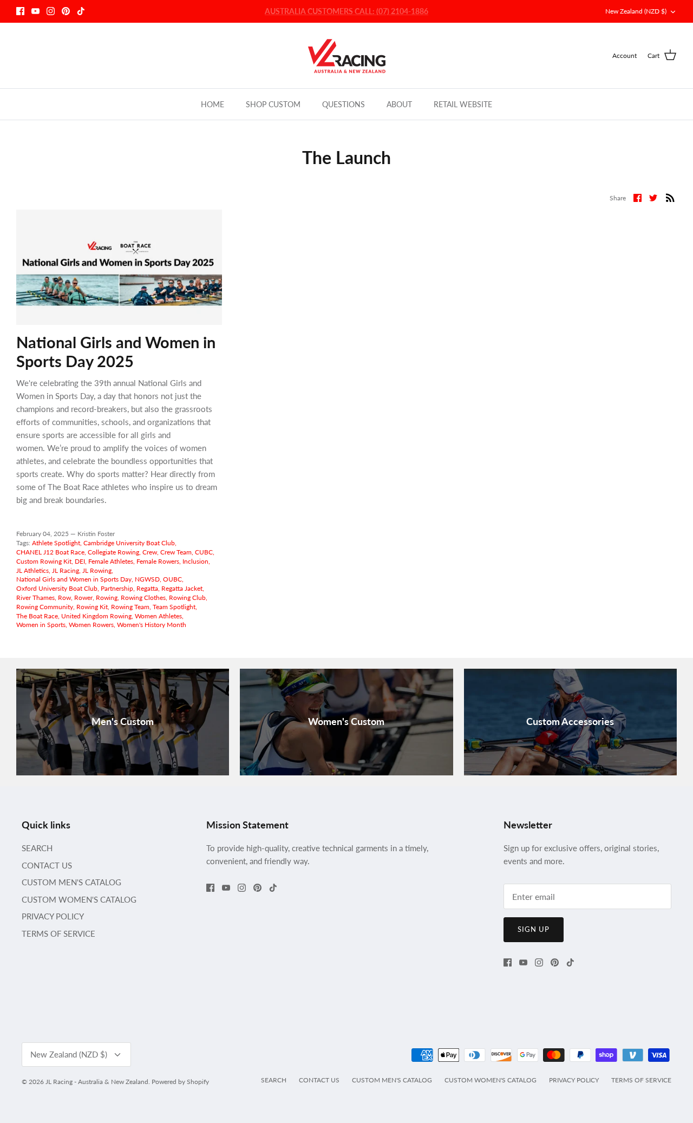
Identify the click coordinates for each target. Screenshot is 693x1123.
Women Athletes (158, 616)
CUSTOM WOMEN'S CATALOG (79, 899)
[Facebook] (20, 11)
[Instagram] (51, 11)
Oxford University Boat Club (56, 588)
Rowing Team (130, 607)
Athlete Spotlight (56, 543)
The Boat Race (37, 616)
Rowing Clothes (143, 597)
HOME (212, 104)
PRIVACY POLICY (53, 916)
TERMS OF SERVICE (58, 933)
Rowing (106, 597)
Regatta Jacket (181, 588)
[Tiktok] (81, 11)
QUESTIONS (343, 104)
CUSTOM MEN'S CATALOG (71, 882)
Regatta (147, 588)
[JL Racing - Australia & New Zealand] (347, 55)
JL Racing (65, 570)
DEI (80, 561)
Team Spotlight (174, 607)
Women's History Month (151, 625)
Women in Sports (41, 625)
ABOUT (399, 104)
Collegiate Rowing (113, 552)
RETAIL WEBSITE (463, 104)
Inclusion (195, 561)
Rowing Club (187, 597)
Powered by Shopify (180, 1082)
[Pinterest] (66, 11)
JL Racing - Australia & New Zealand (96, 1082)
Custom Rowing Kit (43, 561)
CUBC (204, 552)
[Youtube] (35, 11)
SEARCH (37, 848)
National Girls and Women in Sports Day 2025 (115, 351)
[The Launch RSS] (670, 197)
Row (64, 597)
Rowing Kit (92, 607)
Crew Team (176, 552)
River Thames (35, 597)
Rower (83, 597)
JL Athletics (32, 570)
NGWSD (147, 579)
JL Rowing (97, 570)
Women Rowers (91, 625)
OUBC (172, 579)
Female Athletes (110, 561)
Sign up (534, 929)
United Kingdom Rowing (96, 616)
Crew (149, 552)
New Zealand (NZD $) (635, 11)
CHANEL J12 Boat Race (50, 552)
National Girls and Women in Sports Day (74, 579)
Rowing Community (44, 607)
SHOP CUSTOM (273, 104)
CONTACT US (47, 865)
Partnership (117, 588)
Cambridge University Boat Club (129, 543)
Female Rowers (157, 561)
